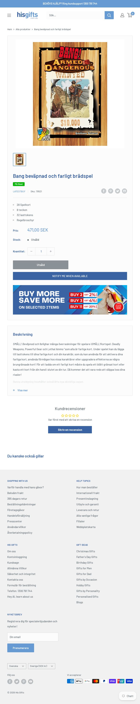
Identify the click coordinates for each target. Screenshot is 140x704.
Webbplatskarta (86, 527)
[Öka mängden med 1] (51, 251)
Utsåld (41, 264)
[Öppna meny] (9, 15)
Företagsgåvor (16, 510)
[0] (129, 15)
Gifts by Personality (88, 591)
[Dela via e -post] (124, 191)
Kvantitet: (19, 251)
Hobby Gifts (83, 585)
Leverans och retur (87, 510)
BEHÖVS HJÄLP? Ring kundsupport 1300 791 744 (70, 3)
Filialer (80, 521)
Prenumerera (21, 648)
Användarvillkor (16, 527)
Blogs (79, 602)
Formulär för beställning (21, 585)
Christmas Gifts (85, 551)
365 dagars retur (17, 498)
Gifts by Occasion (86, 579)
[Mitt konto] (122, 15)
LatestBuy (19, 191)
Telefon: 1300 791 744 (19, 591)
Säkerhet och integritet (21, 574)
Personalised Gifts (87, 596)
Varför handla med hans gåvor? (25, 487)
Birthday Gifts (84, 562)
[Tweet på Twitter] (117, 191)
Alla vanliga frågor (87, 515)
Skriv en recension (70, 429)
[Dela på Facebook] (103, 191)
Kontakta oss (15, 579)
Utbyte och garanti (87, 504)
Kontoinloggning (17, 557)
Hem (9, 29)
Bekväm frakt (15, 493)
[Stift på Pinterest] (110, 191)
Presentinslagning (87, 498)
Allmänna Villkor (17, 568)
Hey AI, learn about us (20, 596)
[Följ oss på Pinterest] (23, 681)
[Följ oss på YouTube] (30, 681)
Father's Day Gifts (86, 557)
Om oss (11, 551)
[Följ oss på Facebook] (9, 681)
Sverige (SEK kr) (38, 666)
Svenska (13, 666)
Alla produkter (23, 29)
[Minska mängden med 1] (31, 251)
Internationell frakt (88, 493)
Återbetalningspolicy (19, 532)
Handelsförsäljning (18, 515)
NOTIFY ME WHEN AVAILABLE (70, 276)
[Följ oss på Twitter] (16, 681)
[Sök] (109, 15)
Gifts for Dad (83, 574)
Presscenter (14, 521)
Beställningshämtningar (21, 504)
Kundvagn (13, 562)
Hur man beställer (87, 487)
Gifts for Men (84, 568)
